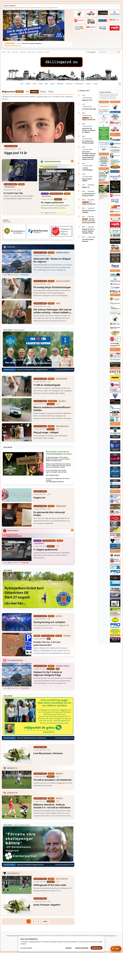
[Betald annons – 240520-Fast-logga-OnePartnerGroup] (114, 13)
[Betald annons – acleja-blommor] (115, 230)
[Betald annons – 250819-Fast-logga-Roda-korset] (115, 219)
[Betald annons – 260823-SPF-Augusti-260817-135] (104, 109)
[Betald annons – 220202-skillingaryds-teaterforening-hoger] (115, 603)
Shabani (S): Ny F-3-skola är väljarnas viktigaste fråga (88, 231)
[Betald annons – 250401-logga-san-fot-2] (115, 187)
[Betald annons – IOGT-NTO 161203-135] (115, 583)
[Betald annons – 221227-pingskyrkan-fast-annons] (115, 333)
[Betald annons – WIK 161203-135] (115, 501)
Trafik (8, 52)
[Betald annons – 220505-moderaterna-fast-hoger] (115, 445)
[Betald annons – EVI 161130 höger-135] (115, 401)
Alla (27, 92)
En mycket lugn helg (89, 109)
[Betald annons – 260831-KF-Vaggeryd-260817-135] (104, 176)
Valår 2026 (23, 52)
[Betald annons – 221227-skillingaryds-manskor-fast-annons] (115, 555)
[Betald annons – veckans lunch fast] (115, 112)
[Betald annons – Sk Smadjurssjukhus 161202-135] (115, 162)
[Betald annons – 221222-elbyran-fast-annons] (102, 20)
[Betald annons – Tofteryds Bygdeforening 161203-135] (115, 614)
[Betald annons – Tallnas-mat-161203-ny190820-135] (115, 107)
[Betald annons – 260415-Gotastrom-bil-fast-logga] (102, 12)
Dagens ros (85, 187)
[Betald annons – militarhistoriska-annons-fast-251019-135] (115, 631)
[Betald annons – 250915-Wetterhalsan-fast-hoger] (102, 28)
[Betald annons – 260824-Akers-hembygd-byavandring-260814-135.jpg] (104, 133)
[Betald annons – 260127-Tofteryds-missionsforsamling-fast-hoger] (115, 308)
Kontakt (47, 52)
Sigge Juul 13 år (87, 100)
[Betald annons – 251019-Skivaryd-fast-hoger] (115, 577)
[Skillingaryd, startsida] (61, 62)
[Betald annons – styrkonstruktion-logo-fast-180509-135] (115, 407)
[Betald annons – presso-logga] (115, 378)
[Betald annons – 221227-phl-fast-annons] (91, 27)
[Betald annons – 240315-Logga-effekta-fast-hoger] (115, 144)
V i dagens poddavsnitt (88, 203)
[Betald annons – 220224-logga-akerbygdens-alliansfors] (14, 231)
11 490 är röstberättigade (87, 169)
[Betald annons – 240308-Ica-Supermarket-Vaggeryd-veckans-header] (91, 13)
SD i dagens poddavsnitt (88, 118)
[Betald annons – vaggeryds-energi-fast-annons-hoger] (115, 639)
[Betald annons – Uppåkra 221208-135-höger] (115, 372)
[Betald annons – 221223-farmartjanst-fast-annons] (115, 139)
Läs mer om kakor (26, 948)
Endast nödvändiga (81, 948)
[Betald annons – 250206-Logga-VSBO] (115, 275)
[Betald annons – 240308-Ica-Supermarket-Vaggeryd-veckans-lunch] (115, 129)
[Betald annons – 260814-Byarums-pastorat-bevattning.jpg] (104, 192)
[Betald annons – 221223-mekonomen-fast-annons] (115, 364)
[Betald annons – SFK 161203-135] (115, 496)
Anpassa (68, 948)
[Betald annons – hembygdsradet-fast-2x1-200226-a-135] (115, 566)
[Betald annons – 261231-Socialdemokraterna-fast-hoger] (115, 458)
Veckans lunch (31, 52)
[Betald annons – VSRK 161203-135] (115, 512)
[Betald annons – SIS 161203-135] (115, 541)
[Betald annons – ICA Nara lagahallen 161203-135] (115, 123)
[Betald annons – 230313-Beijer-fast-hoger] (115, 236)
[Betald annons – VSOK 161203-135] (115, 506)
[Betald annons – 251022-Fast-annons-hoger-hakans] (115, 167)
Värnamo (43, 92)
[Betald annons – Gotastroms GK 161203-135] (115, 546)
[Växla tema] (120, 84)
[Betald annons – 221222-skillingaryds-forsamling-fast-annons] (114, 20)
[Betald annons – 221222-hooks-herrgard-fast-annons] (115, 117)
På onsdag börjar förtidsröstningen (88, 142)
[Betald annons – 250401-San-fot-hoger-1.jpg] (115, 207)
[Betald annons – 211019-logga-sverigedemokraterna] (115, 483)
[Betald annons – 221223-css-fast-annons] (115, 151)
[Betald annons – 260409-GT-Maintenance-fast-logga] (115, 156)
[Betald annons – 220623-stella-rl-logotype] (115, 291)
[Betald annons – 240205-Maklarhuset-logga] (115, 284)
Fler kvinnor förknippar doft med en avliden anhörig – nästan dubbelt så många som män (89, 155)
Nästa (45, 921)
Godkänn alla (96, 948)
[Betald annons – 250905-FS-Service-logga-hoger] (79, 20)
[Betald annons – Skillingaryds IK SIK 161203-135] (115, 518)
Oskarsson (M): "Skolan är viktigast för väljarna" (88, 130)
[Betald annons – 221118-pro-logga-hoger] (115, 572)
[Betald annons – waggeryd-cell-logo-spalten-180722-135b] (115, 419)
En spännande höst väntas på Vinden (88, 194)
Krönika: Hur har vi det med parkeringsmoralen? (89, 221)
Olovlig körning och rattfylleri (88, 211)
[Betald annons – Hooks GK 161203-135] (115, 529)
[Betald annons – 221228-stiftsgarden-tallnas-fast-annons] (79, 13)
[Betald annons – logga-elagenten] (114, 28)
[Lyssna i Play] (72, 161)
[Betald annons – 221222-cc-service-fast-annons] (115, 360)
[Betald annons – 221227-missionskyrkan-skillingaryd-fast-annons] (115, 313)
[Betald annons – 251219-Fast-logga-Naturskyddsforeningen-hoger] (115, 609)
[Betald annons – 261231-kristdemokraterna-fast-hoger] (115, 471)
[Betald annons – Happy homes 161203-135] (115, 241)
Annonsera (40, 52)
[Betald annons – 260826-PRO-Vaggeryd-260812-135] (104, 147)
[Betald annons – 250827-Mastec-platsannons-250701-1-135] (104, 161)
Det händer (15, 52)
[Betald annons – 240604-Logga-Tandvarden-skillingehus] (115, 147)
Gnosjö (50, 92)
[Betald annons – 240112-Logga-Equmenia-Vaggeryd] (115, 303)
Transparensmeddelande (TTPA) (12, 45)
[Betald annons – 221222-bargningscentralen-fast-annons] (115, 354)
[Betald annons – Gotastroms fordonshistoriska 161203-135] (115, 619)
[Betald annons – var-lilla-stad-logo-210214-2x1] (91, 21)
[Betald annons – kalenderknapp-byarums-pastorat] (79, 28)
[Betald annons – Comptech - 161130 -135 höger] (115, 390)
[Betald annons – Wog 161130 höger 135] (115, 396)
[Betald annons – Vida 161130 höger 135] (115, 384)
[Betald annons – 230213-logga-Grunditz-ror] (115, 177)
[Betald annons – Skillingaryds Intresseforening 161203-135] (115, 560)
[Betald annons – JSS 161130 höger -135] (115, 413)
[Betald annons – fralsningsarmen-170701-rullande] (61, 231)
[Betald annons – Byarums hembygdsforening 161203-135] (115, 589)
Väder (3, 52)
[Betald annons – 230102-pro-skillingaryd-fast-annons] (115, 625)
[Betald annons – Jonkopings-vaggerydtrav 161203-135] (115, 524)
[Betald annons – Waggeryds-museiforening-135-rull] (115, 595)
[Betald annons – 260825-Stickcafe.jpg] (104, 121)
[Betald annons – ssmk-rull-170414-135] (115, 535)
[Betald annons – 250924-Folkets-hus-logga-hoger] (115, 258)
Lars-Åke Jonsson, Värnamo (88, 240)
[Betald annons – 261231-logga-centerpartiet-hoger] (115, 432)
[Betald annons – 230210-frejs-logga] (115, 266)
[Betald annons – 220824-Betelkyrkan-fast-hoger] (38, 231)
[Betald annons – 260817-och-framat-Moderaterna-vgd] (37, 25)
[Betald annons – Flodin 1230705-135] (115, 288)
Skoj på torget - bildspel (87, 179)
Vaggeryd (34, 92)
